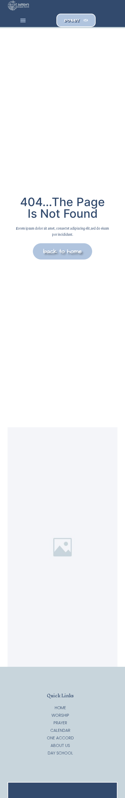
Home (60, 707)
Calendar (60, 730)
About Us (60, 745)
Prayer (60, 722)
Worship (60, 715)
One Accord (60, 738)
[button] (23, 20)
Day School (60, 753)
